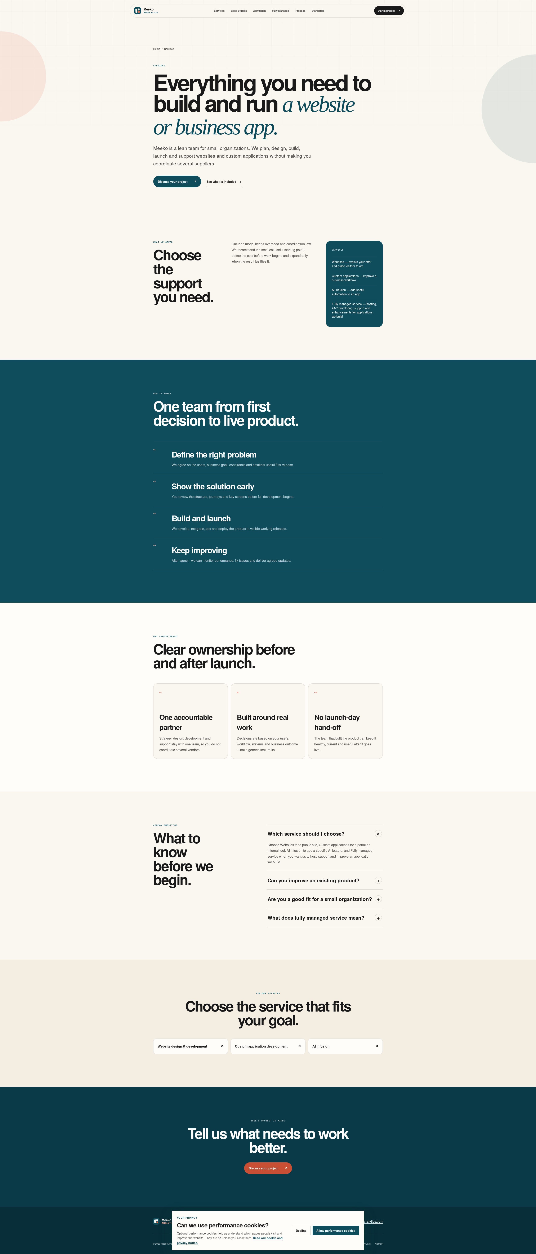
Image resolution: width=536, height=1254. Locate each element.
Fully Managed (280, 11)
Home (156, 48)
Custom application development (268, 1046)
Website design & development (191, 1046)
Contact (379, 1243)
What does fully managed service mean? (324, 917)
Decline (301, 1230)
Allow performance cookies (335, 1230)
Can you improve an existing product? (324, 880)
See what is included (224, 181)
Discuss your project (177, 181)
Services (219, 11)
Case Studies (239, 11)
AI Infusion (259, 11)
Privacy (367, 1243)
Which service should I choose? (325, 833)
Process (300, 11)
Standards (318, 11)
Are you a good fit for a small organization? (324, 898)
